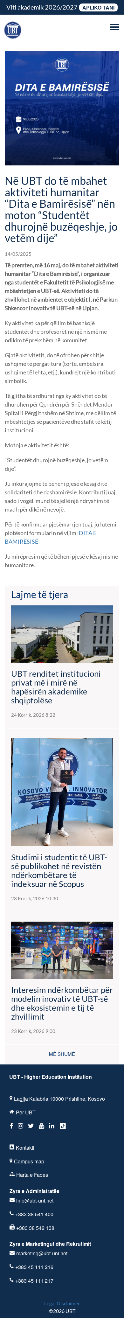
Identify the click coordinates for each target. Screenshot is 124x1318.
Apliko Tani (98, 7)
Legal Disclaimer (62, 1303)
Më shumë (62, 1053)
